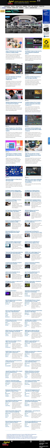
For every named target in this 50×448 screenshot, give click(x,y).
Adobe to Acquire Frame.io (10, 290)
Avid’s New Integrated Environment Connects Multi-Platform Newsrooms (20, 15)
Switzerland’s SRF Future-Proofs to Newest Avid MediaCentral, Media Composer (12, 232)
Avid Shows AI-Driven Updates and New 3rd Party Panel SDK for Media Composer (33, 129)
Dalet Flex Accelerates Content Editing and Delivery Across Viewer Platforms (33, 155)
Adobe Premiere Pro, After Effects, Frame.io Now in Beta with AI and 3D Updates (14, 129)
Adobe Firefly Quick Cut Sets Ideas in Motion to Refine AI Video (19, 435)
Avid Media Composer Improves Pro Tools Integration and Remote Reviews (33, 52)
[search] (28, 7)
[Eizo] (46, 30)
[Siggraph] (46, 43)
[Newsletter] (2, 11)
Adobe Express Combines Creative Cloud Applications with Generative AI (14, 155)
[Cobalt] (46, 16)
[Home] (3, 6)
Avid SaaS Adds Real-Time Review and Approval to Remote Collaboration (13, 78)
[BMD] (14, 11)
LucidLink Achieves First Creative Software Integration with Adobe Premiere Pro (32, 104)
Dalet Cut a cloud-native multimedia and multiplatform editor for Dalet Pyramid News (33, 181)
